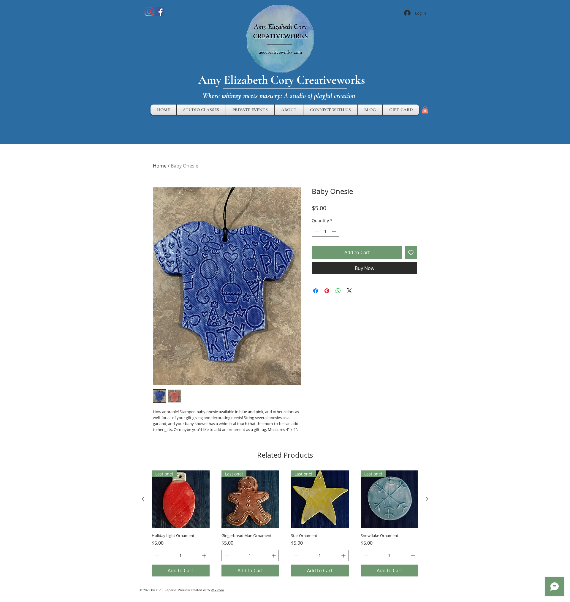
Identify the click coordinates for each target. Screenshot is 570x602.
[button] (425, 109)
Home (160, 165)
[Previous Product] (143, 499)
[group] (285, 523)
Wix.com (217, 590)
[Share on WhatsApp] (338, 290)
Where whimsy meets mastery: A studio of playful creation (278, 95)
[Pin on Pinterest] (326, 290)
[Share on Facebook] (315, 290)
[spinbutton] (325, 231)
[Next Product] (426, 499)
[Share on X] (349, 290)
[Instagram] (149, 11)
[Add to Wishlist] (411, 252)
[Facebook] (159, 11)
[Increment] (334, 231)
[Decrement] (316, 231)
